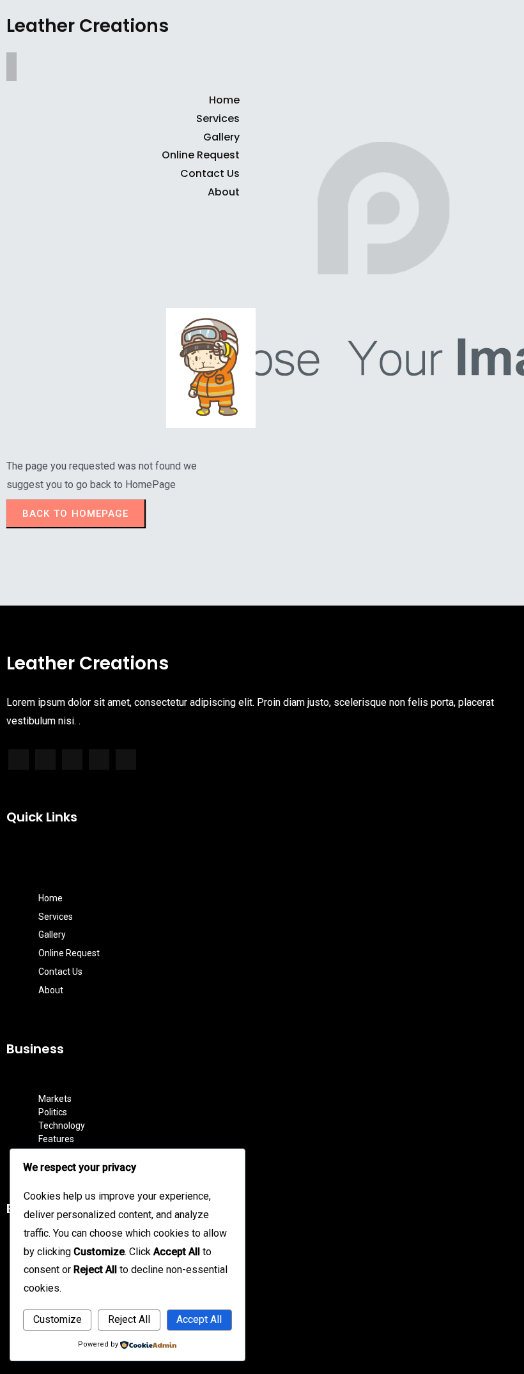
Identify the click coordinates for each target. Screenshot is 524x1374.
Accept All (199, 1319)
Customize (57, 1319)
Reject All (129, 1319)
